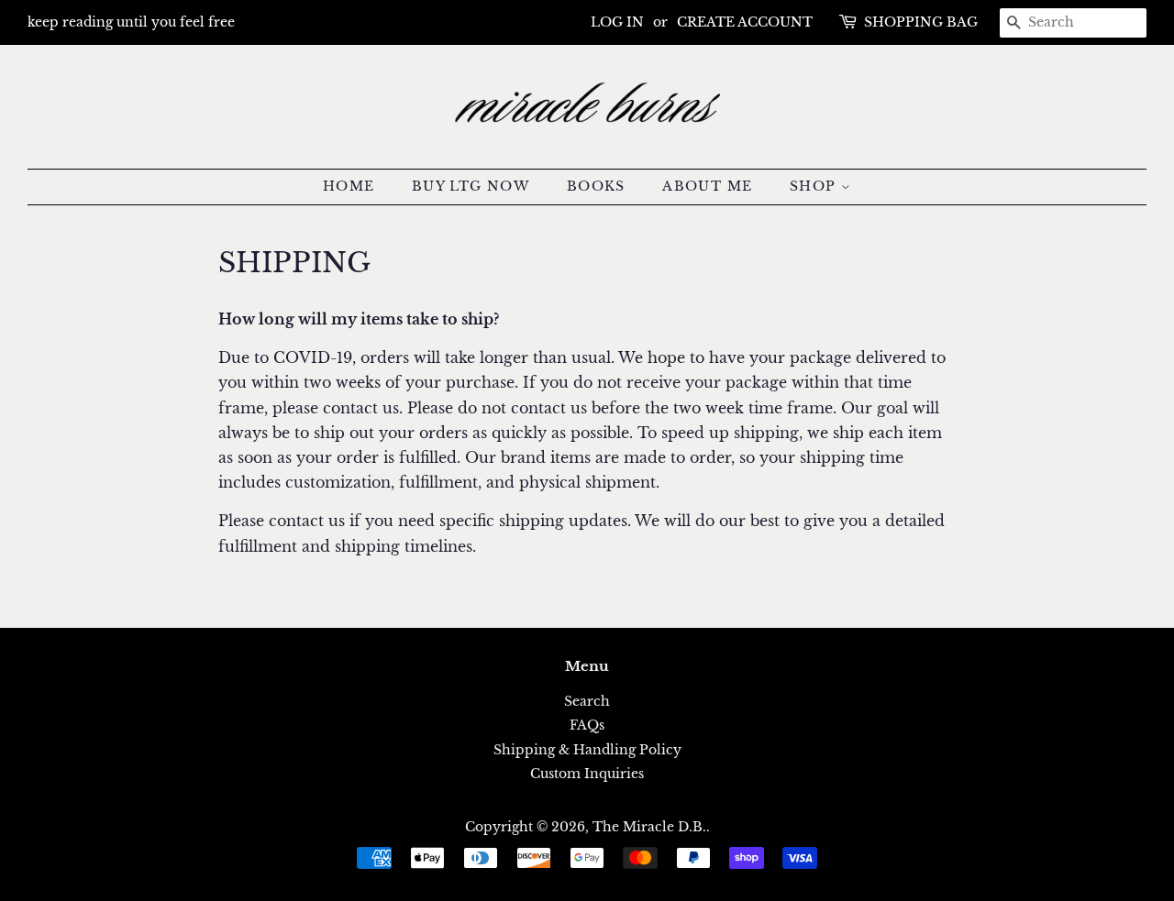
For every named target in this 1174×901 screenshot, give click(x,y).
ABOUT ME (707, 186)
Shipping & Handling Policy (587, 750)
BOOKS (596, 186)
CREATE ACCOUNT (745, 22)
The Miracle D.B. (649, 827)
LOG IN (617, 22)
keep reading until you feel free (131, 22)
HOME (349, 186)
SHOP (815, 186)
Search (587, 701)
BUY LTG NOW (470, 186)
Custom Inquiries (587, 774)
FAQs (587, 725)
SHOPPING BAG (921, 22)
